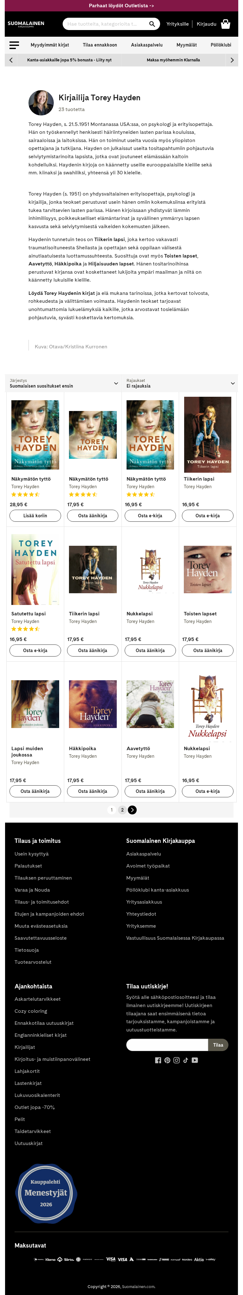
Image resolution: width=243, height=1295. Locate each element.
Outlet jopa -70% (35, 1107)
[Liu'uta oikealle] (232, 60)
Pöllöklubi (221, 44)
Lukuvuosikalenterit (37, 1095)
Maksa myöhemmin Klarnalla (173, 60)
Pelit (20, 1119)
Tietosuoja (27, 950)
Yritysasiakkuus (144, 902)
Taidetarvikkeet (33, 1131)
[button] (14, 45)
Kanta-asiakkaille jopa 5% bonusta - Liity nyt (69, 60)
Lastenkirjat (28, 1083)
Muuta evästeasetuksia (41, 926)
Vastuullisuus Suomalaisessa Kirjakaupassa (175, 938)
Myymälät (187, 44)
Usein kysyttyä (32, 854)
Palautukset (28, 866)
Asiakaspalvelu (147, 44)
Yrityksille (177, 24)
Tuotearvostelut (33, 962)
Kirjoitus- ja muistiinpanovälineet (52, 1059)
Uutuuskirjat (29, 1143)
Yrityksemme (141, 926)
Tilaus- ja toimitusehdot (42, 902)
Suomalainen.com (138, 1286)
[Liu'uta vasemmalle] (11, 60)
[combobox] (111, 24)
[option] (69, 60)
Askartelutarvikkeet (38, 999)
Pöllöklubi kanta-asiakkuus (157, 890)
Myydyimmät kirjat (50, 44)
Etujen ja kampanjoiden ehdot (49, 914)
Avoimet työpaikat (148, 866)
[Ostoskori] (225, 24)
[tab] (63, 383)
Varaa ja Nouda (32, 890)
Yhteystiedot (141, 914)
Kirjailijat (25, 1047)
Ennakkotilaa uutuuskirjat (44, 1023)
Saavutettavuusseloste (41, 938)
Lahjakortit (27, 1071)
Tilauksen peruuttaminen (43, 878)
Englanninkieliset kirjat (41, 1035)
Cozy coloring (31, 1011)
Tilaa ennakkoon (100, 44)
